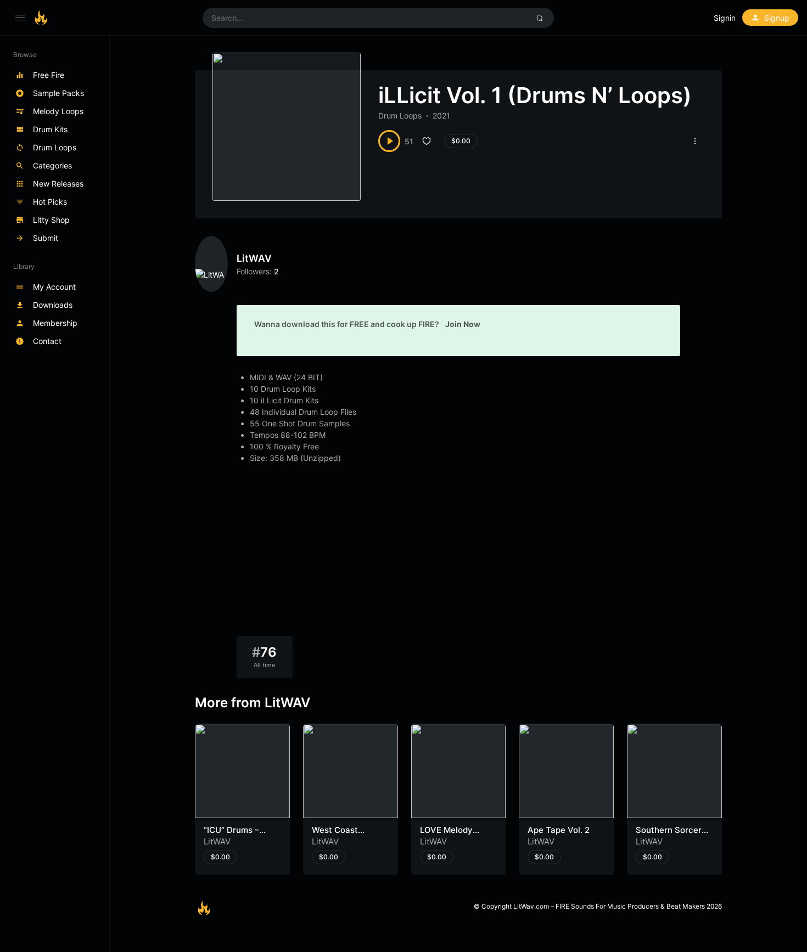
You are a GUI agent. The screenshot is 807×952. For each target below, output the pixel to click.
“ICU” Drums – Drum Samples (232, 835)
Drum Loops (400, 115)
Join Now (462, 324)
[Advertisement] (458, 553)
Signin (725, 17)
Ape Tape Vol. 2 (559, 830)
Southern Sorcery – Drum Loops (671, 835)
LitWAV (254, 258)
